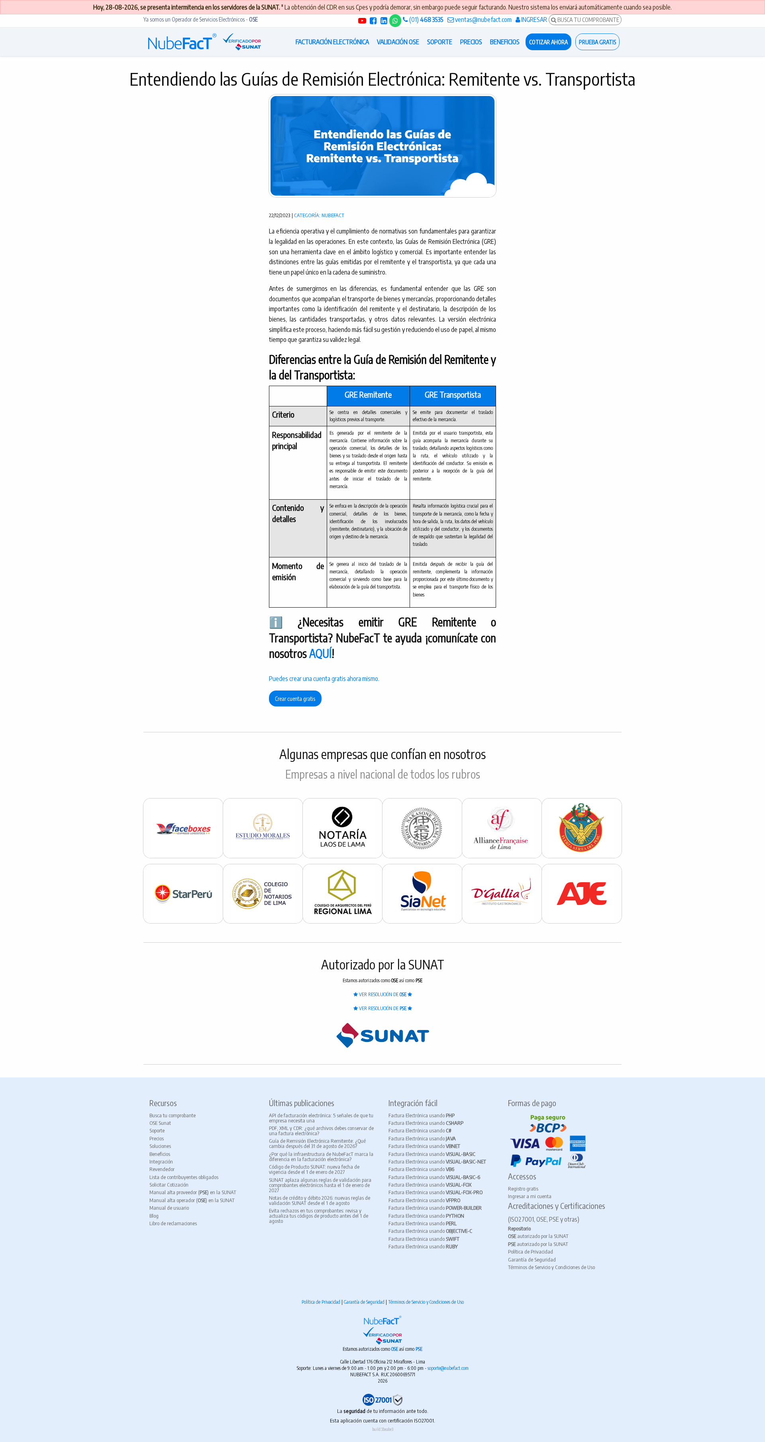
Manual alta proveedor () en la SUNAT (192, 1192)
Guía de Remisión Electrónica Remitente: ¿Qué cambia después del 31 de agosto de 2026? (317, 1143)
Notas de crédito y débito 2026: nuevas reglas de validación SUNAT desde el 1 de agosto (319, 1200)
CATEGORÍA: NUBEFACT (319, 215)
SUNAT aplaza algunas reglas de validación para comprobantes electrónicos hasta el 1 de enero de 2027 (320, 1185)
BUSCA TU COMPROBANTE (587, 19)
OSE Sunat (160, 1123)
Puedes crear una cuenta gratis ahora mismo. (324, 679)
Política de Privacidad (530, 1251)
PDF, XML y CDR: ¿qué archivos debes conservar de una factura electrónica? (321, 1130)
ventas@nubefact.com (483, 20)
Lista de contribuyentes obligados (183, 1177)
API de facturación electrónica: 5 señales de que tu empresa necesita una (321, 1118)
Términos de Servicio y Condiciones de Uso (551, 1267)
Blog (154, 1215)
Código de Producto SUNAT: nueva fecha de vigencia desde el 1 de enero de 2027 (314, 1169)
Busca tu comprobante (172, 1115)
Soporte (157, 1130)
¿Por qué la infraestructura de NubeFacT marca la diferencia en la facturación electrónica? (321, 1156)
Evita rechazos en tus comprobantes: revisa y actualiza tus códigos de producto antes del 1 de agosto (318, 1215)
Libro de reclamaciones (173, 1223)
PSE (419, 1349)
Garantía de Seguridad (532, 1259)
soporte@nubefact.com (448, 1368)
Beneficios (159, 1154)
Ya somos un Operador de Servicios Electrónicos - (200, 19)
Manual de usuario (169, 1208)
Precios (156, 1138)
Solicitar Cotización (168, 1184)
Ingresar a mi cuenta (529, 1196)
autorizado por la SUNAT (538, 1236)
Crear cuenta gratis (295, 698)
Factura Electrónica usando (421, 1115)
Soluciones (160, 1146)
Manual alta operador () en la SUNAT (192, 1200)
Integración (161, 1161)
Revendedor (162, 1169)
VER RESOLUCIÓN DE (382, 994)
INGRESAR (533, 20)
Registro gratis (523, 1188)
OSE (395, 1349)
